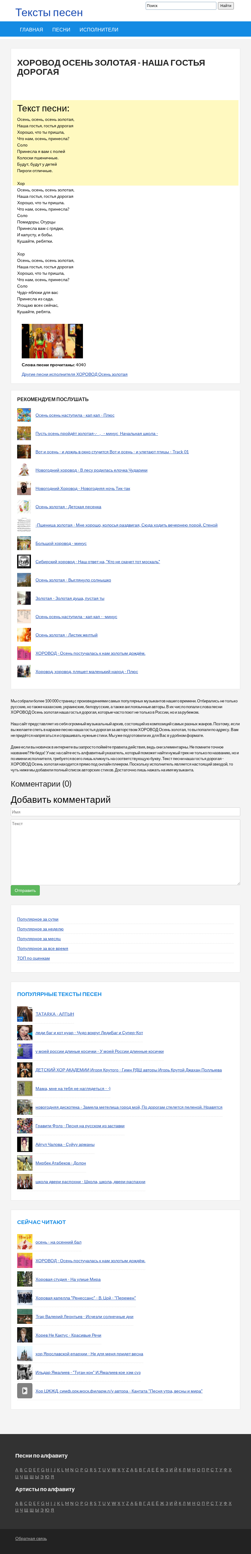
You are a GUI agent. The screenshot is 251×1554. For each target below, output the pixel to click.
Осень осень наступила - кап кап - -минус (76, 616)
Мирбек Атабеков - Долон (61, 1162)
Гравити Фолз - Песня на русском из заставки (80, 1125)
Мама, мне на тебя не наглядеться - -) (73, 1088)
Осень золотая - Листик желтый (67, 634)
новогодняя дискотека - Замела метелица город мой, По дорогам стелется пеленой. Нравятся (129, 1107)
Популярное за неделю (40, 928)
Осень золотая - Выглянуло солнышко (73, 579)
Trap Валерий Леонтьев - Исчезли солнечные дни (84, 1316)
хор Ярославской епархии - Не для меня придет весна (89, 1353)
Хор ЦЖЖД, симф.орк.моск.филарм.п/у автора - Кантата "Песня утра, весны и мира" (119, 1390)
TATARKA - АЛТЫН (55, 1013)
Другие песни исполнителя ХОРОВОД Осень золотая (75, 374)
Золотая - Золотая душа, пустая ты (70, 598)
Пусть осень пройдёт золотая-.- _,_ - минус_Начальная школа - (97, 433)
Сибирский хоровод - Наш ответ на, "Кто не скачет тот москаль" (98, 561)
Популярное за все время (42, 948)
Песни (61, 29)
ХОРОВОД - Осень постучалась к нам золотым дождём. (90, 653)
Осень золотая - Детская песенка (68, 506)
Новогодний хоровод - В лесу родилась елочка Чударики (92, 470)
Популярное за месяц (39, 938)
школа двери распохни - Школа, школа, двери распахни (90, 1181)
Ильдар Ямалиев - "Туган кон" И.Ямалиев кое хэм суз (88, 1372)
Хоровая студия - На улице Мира (68, 1279)
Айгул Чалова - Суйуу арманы (65, 1144)
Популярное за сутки (37, 919)
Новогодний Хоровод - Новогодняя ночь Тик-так (83, 488)
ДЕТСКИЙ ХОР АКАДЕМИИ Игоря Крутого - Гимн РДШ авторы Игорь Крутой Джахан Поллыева (129, 1069)
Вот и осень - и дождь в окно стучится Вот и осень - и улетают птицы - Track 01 (112, 451)
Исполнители (99, 29)
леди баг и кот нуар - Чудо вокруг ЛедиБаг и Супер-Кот (89, 1032)
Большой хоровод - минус (61, 543)
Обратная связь (31, 1538)
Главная (31, 29)
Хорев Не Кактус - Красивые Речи (68, 1335)
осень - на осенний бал (58, 1241)
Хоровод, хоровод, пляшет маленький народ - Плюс (87, 671)
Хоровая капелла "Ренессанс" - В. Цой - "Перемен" (86, 1297)
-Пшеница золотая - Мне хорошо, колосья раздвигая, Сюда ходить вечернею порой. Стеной (127, 524)
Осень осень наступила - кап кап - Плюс (75, 415)
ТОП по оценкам (33, 958)
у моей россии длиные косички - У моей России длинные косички (100, 1051)
